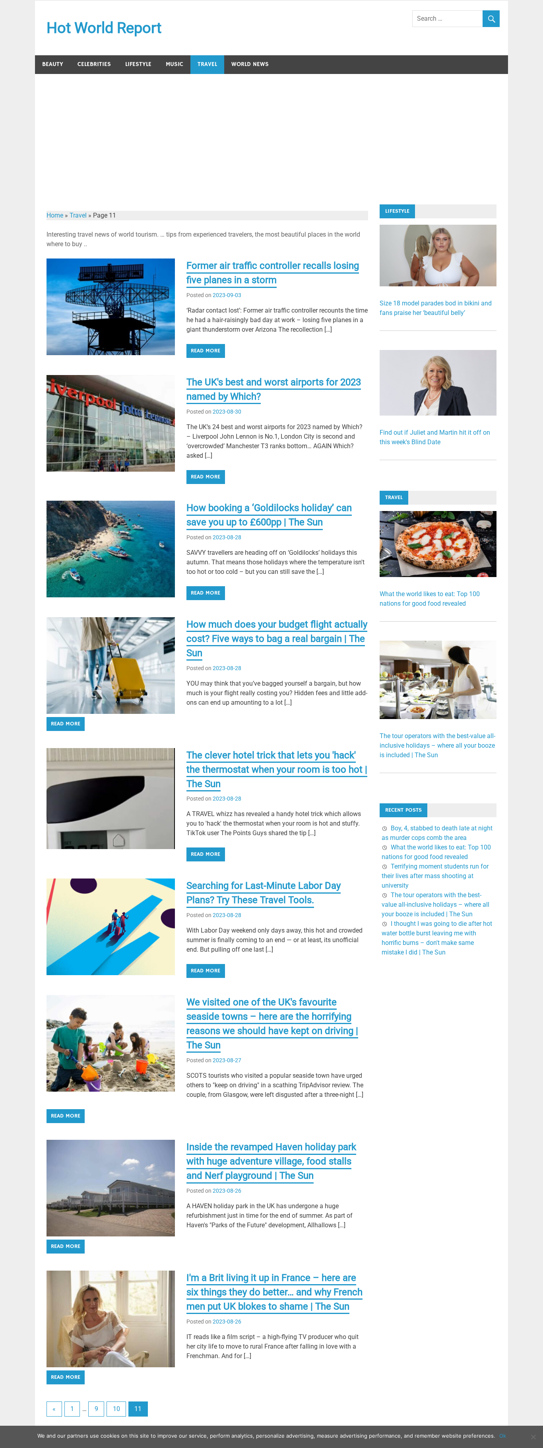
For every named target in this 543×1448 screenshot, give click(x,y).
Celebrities (94, 64)
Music (174, 64)
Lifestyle (138, 64)
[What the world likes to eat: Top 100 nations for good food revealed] (438, 575)
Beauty (52, 64)
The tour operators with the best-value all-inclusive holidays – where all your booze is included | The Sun (437, 745)
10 (116, 1409)
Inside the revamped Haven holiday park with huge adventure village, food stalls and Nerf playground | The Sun (271, 1161)
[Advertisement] (271, 133)
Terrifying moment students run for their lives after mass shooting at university (435, 876)
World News (250, 64)
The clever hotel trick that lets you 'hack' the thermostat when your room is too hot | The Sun (276, 769)
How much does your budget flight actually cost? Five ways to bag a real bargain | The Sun (276, 639)
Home (55, 215)
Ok (502, 1435)
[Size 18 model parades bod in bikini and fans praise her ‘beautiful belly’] (438, 284)
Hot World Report (104, 28)
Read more (205, 350)
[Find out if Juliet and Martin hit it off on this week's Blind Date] (438, 413)
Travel (207, 64)
